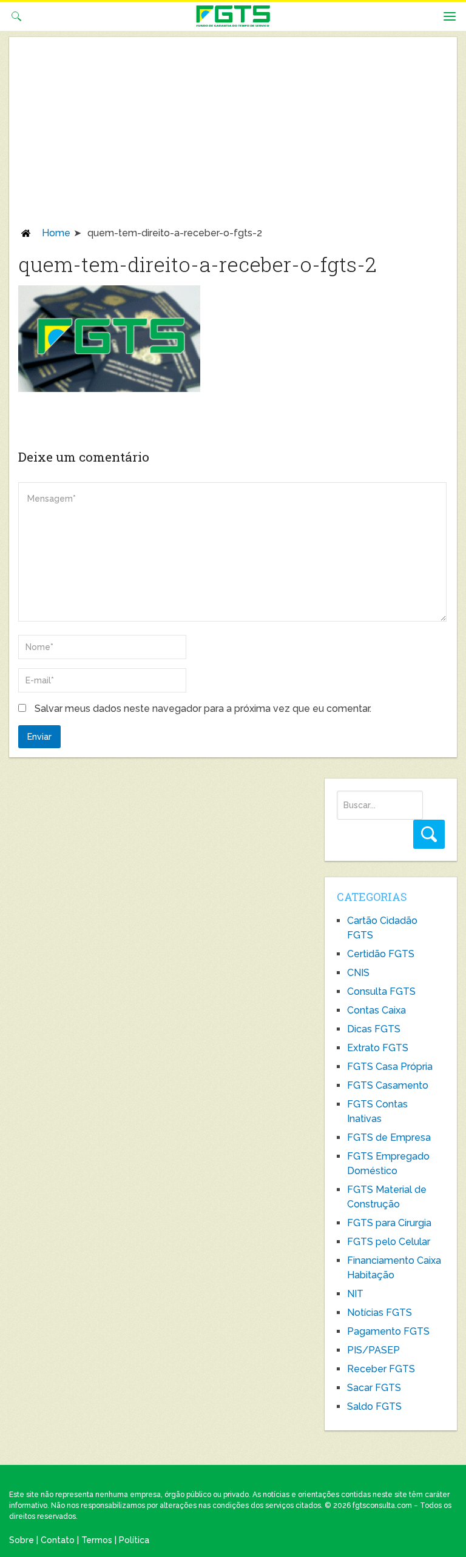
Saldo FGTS (374, 1406)
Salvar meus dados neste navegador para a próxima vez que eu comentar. (203, 708)
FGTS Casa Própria (390, 1066)
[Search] (429, 834)
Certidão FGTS (380, 954)
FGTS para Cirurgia (389, 1223)
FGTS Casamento (387, 1085)
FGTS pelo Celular (388, 1241)
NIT (355, 1294)
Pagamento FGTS (388, 1331)
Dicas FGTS (373, 1029)
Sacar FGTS (374, 1387)
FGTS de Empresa (389, 1137)
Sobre (21, 1540)
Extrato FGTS (377, 1048)
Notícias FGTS (379, 1312)
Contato (58, 1540)
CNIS (358, 972)
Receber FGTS (381, 1369)
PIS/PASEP (373, 1350)
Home (56, 233)
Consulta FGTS (381, 991)
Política (134, 1540)
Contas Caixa (376, 1010)
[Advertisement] (233, 136)
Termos (96, 1540)
